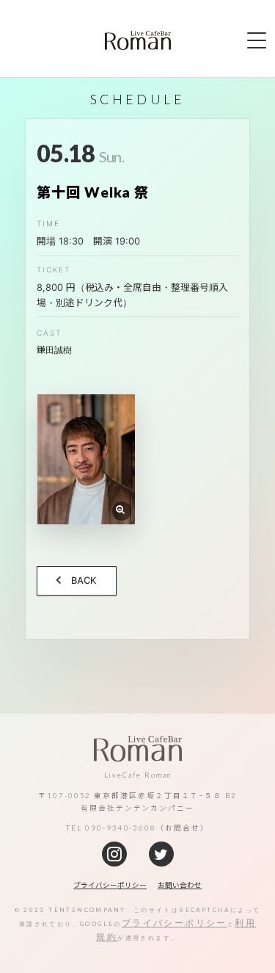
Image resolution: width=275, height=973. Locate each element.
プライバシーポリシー (174, 922)
